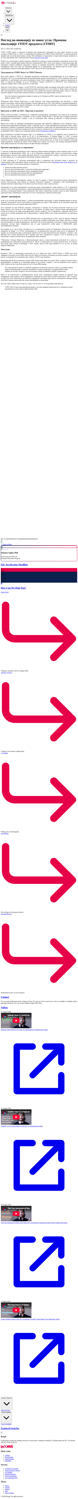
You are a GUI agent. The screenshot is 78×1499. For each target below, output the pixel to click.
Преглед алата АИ (41, 58)
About (7, 27)
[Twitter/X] (5, 1447)
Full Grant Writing (11, 1476)
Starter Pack (5, 592)
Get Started (39, 310)
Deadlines (8, 1461)
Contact (7, 25)
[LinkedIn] (2, 1447)
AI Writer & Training (11, 1469)
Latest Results (9, 1459)
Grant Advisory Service (12, 1470)
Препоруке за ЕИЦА (47, 131)
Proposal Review (6, 914)
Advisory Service (6, 673)
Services (8, 8)
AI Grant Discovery (11, 1478)
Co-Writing (4, 753)
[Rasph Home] (8, 4)
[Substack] (11, 1447)
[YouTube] (8, 1447)
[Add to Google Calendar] (1, 583)
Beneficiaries (9, 15)
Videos (7, 1489)
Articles (7, 1487)
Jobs (6, 1491)
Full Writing (5, 833)
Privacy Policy (9, 1493)
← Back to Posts (6, 544)
